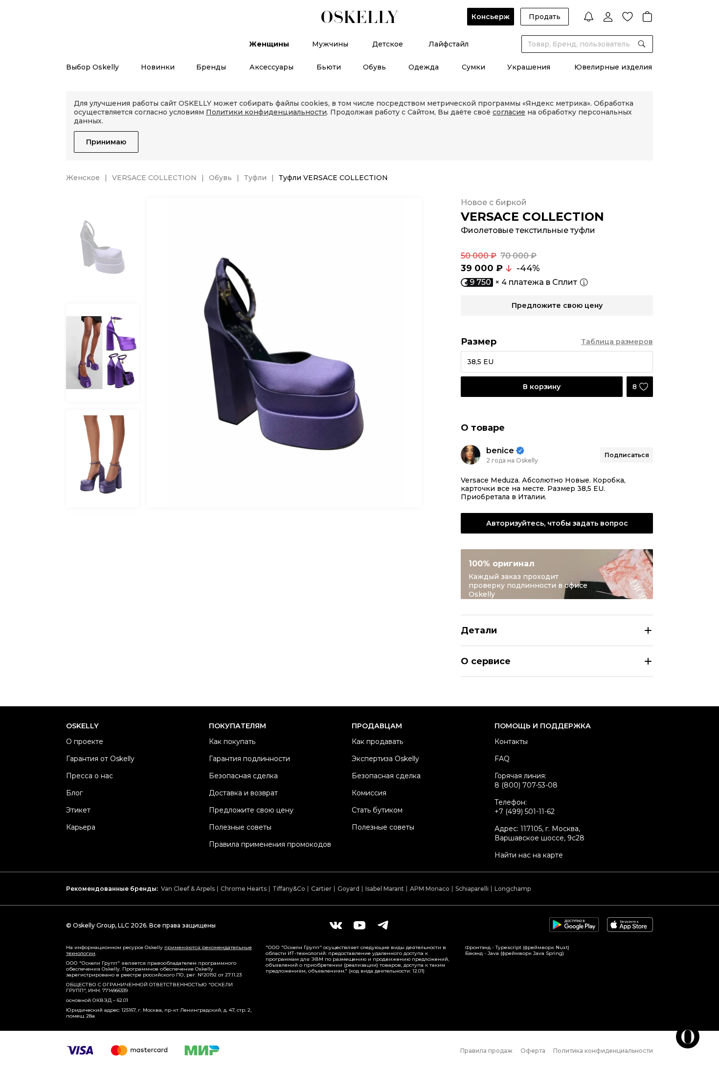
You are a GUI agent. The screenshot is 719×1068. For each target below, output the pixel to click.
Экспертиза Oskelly (385, 758)
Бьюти (328, 67)
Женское (83, 177)
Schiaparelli (472, 888)
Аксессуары (271, 67)
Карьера (80, 827)
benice (500, 450)
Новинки (158, 67)
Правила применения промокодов (270, 844)
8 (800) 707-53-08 (526, 785)
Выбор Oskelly (92, 67)
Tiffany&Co (288, 888)
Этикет (78, 810)
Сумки (473, 67)
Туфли (255, 177)
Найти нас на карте (528, 855)
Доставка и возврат (243, 793)
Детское (387, 44)
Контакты (511, 741)
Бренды (211, 67)
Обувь (374, 67)
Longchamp (512, 888)
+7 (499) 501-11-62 (524, 811)
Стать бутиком (377, 810)
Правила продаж (486, 1050)
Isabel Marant (384, 888)
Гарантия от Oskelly (100, 758)
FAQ (502, 758)
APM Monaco (429, 888)
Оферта (532, 1050)
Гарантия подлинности (249, 758)
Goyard (348, 888)
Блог (74, 793)
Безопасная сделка (243, 775)
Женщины (269, 44)
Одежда (423, 67)
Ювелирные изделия (613, 67)
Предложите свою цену (251, 810)
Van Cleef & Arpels (188, 888)
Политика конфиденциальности (603, 1050)
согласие (509, 112)
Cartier (321, 888)
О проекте (84, 741)
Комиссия (369, 793)
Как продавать (377, 741)
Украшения (528, 67)
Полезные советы (240, 827)
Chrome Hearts (244, 888)
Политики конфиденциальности (266, 112)
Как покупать (232, 741)
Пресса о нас (89, 775)
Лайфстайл (448, 44)
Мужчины (330, 44)
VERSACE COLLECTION (154, 177)
